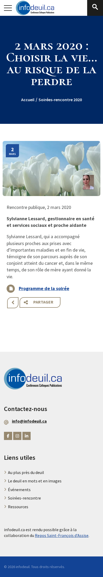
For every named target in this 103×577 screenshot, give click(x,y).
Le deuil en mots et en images (35, 480)
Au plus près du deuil (26, 472)
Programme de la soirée (44, 288)
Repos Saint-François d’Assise (61, 535)
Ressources (18, 506)
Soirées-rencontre (24, 498)
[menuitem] (33, 507)
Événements (19, 489)
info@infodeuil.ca (29, 421)
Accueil (27, 99)
